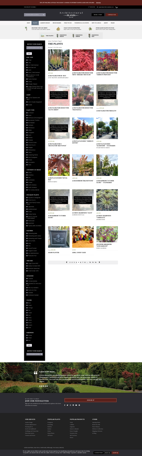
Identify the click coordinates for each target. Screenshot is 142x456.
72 (90, 262)
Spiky (29, 243)
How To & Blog (96, 23)
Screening (50, 425)
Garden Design (45, 23)
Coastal (30, 278)
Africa (29, 172)
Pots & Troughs (74, 431)
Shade (30, 105)
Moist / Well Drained (34, 72)
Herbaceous (31, 150)
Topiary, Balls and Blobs (34, 226)
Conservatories (32, 281)
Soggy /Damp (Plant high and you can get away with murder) (34, 88)
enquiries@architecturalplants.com (106, 7)
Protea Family (32, 214)
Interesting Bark (32, 233)
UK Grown (31, 113)
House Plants (51, 433)
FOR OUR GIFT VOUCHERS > (30, 7)
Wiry (29, 246)
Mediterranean (32, 209)
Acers (29, 115)
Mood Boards (57, 23)
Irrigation (72, 427)
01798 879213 (92, 7)
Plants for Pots (32, 290)
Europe (30, 182)
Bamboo (50, 427)
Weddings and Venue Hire (31, 431)
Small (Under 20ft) (33, 271)
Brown (30, 323)
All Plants (50, 435)
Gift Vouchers (73, 435)
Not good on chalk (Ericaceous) (32, 75)
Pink (29, 310)
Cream (30, 325)
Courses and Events (30, 435)
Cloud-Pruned (32, 248)
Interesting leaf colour (34, 236)
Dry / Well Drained (33, 65)
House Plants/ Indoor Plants (33, 203)
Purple (30, 313)
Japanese (31, 207)
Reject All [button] (107, 452)
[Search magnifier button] (43, 14)
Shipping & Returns (97, 431)
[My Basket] (116, 7)
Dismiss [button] (98, 2)
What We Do (68, 23)
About (106, 23)
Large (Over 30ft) (33, 263)
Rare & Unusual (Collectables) (31, 217)
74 (95, 262)
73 (92, 262)
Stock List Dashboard (30, 429)
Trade (113, 23)
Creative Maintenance (30, 425)
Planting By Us (29, 427)
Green (30, 305)
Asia (29, 177)
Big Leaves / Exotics (33, 120)
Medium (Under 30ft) (34, 266)
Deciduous (31, 128)
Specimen (31, 223)
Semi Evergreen (32, 157)
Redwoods (31, 221)
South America (32, 187)
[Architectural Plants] (71, 15)
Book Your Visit (96, 425)
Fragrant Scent (32, 251)
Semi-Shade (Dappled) (35, 102)
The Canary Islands (33, 190)
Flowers (30, 137)
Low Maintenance (33, 253)
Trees (29, 165)
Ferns (29, 135)
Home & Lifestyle (74, 429)
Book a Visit (98, 15)
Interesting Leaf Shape (34, 238)
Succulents (31, 162)
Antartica (30, 175)
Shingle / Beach (32, 84)
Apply (29, 53)
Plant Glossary (96, 427)
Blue (29, 303)
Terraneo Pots (73, 433)
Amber (30, 335)
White (29, 318)
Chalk (29, 60)
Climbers (30, 125)
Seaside (30, 292)
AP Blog (94, 433)
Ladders (72, 425)
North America (32, 185)
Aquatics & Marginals (34, 197)
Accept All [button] (115, 452)
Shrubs (30, 160)
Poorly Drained (32, 79)
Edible (30, 130)
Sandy (30, 81)
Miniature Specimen (34, 268)
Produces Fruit (32, 256)
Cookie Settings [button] (98, 452)
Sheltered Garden (33, 295)
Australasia (31, 180)
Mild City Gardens (33, 288)
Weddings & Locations (82, 23)
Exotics (49, 429)
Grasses (30, 140)
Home (49, 41)
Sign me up (90, 400)
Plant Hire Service (29, 433)
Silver (29, 327)
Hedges (30, 147)
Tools (71, 422)
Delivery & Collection (97, 429)
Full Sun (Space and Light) (33, 98)
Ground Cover (32, 142)
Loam (29, 70)
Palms (30, 152)
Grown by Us (31, 145)
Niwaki (30, 211)
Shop (28, 23)
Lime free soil (32, 67)
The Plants (54, 41)
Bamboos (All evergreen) (35, 118)
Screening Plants (33, 155)
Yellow (30, 320)
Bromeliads (31, 123)
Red (29, 315)
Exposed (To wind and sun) (33, 284)
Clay (29, 62)
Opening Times (96, 422)
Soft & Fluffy (31, 241)
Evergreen (31, 132)
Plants (35, 23)
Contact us (112, 15)
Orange (30, 308)
